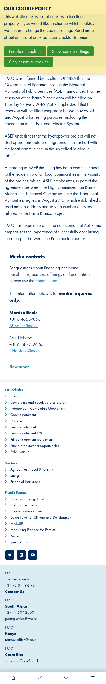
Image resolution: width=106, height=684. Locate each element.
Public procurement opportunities (34, 445)
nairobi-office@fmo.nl (21, 639)
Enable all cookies (25, 51)
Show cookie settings (70, 51)
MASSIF (16, 523)
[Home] (13, 678)
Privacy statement (23, 427)
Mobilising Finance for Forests (32, 529)
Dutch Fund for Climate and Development (41, 517)
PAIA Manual (20, 451)
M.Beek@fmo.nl (23, 325)
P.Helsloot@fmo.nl (25, 351)
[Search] (66, 678)
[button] (13, 375)
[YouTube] (32, 555)
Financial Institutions (25, 481)
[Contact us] (39, 678)
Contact (16, 396)
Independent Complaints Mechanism (37, 408)
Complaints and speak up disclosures (38, 402)
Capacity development (27, 511)
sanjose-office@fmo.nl (21, 661)
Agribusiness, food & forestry (31, 469)
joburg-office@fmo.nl (21, 618)
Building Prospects (23, 505)
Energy (15, 475)
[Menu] (93, 678)
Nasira (15, 536)
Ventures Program (23, 542)
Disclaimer (17, 420)
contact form (46, 281)
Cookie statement (23, 414)
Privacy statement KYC (27, 433)
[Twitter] (9, 555)
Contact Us (14, 591)
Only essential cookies (28, 62)
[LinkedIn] (21, 555)
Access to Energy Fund (27, 499)
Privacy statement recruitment (31, 439)
